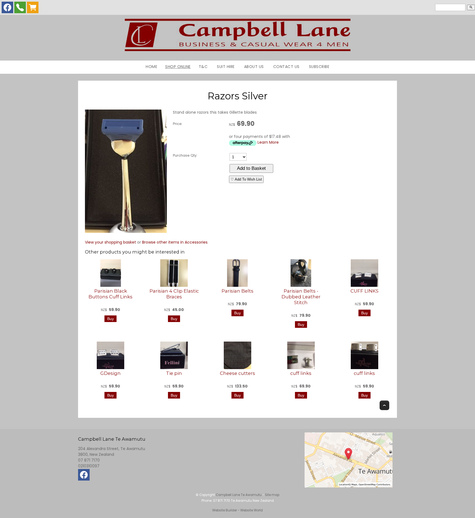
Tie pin (174, 373)
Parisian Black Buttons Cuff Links (110, 293)
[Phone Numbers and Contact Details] (20, 9)
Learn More (268, 142)
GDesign (110, 373)
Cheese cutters (237, 373)
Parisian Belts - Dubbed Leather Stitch (301, 296)
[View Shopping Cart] (32, 9)
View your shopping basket (110, 242)
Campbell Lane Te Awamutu (239, 495)
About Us (254, 66)
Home (151, 66)
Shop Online (178, 66)
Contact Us (286, 66)
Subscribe (319, 66)
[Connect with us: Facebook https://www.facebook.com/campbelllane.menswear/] (7, 9)
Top (384, 405)
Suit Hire (226, 66)
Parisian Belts (237, 291)
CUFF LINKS (364, 291)
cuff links (300, 373)
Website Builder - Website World (237, 510)
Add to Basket (251, 168)
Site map (272, 495)
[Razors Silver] (126, 231)
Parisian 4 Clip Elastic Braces (174, 293)
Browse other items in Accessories (175, 242)
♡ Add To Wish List (246, 179)
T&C (203, 66)
